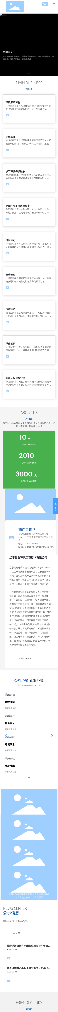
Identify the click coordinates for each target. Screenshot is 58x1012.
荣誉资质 (29, 811)
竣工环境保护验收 (15, 171)
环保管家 (10, 343)
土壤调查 (10, 274)
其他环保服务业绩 (15, 378)
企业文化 (29, 837)
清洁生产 (10, 309)
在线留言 (29, 888)
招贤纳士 (29, 862)
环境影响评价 (13, 102)
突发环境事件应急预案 (18, 206)
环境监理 (10, 137)
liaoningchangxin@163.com (40, 547)
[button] (29, 777)
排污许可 (10, 240)
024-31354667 (32, 543)
